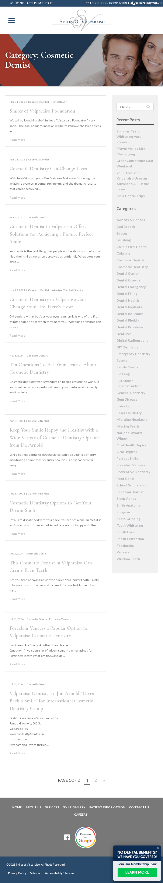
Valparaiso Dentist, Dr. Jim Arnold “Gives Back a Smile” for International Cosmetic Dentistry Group (52, 701)
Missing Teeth (128, 426)
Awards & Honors (131, 220)
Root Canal (125, 478)
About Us (33, 807)
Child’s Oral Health (132, 247)
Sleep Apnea (126, 498)
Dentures (124, 334)
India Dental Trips (131, 196)
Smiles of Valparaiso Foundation (42, 111)
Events (122, 360)
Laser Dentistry (129, 413)
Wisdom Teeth (128, 559)
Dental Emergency (131, 287)
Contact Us (139, 807)
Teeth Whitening (73, 290)
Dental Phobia (128, 320)
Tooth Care (126, 532)
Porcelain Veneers (60, 619)
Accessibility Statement (61, 873)
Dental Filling (127, 293)
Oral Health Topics (132, 445)
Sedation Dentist (130, 492)
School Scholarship (132, 485)
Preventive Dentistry (133, 472)
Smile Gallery (74, 807)
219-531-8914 (146, 3)
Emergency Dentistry (134, 354)
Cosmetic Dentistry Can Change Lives (48, 169)
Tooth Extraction (130, 539)
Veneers (123, 552)
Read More (17, 139)
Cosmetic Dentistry (132, 267)
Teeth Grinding (128, 519)
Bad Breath (126, 226)
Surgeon (123, 512)
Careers (80, 814)
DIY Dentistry (127, 347)
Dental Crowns (129, 280)
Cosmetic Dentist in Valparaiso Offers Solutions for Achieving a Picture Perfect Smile (51, 234)
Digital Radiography (133, 340)
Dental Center (128, 273)
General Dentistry (131, 393)
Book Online (119, 3)
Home (17, 807)
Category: (39, 60)
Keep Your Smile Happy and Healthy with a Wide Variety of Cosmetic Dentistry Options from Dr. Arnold (55, 437)
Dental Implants (129, 307)
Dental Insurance (130, 314)
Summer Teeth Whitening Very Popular (129, 136)
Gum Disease (127, 399)
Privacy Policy (17, 873)
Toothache (125, 545)
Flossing (123, 374)
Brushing (124, 240)
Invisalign (56, 290)
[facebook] (67, 837)
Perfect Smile (127, 458)
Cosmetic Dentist (38, 101)
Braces (122, 233)
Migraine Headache (132, 419)
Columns (124, 253)
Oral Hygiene (127, 452)
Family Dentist (128, 367)
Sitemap (35, 873)
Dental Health (59, 101)
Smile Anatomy (129, 505)
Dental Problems (130, 327)
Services (52, 807)
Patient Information (107, 807)
